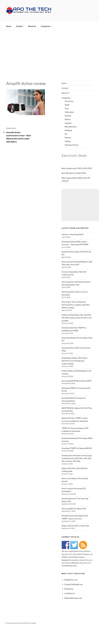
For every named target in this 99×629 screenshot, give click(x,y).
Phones (68, 137)
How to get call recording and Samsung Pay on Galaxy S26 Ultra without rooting (76, 305)
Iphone (67, 119)
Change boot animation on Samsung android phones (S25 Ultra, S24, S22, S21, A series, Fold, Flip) (77, 458)
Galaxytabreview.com (73, 598)
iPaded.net (68, 589)
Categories (45, 26)
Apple (67, 105)
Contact (19, 26)
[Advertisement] (49, 50)
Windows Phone (71, 145)
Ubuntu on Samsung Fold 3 (73, 234)
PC (66, 134)
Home (8, 26)
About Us (32, 26)
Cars (67, 108)
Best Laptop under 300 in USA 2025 (77, 168)
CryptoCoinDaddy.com (73, 584)
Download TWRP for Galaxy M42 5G (77, 448)
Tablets (68, 141)
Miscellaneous (71, 127)
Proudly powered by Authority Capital (20, 623)
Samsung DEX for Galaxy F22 (74, 508)
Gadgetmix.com (71, 580)
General (68, 116)
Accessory (69, 101)
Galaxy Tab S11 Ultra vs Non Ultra (75, 526)
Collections (69, 112)
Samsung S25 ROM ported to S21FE (77, 381)
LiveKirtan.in (69, 593)
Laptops (68, 123)
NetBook (68, 130)
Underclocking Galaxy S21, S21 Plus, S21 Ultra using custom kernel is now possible (77, 318)
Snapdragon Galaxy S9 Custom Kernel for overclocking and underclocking (74, 361)
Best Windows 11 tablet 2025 (74, 173)
